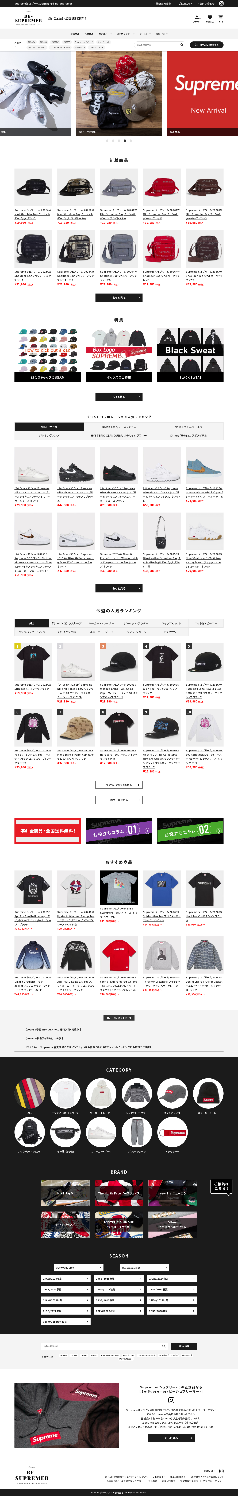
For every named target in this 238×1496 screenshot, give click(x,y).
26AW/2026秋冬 (65, 1268)
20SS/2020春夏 (158, 1311)
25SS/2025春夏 (105, 1278)
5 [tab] (131, 140)
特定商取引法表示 (189, 1480)
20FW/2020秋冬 (105, 1311)
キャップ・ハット (103, 42)
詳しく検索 (184, 1346)
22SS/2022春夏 (105, 1300)
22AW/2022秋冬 (52, 1300)
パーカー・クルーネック (36, 47)
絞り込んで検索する (209, 44)
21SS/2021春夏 (52, 1311)
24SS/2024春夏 (52, 1289)
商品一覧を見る (119, 800)
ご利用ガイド (186, 3)
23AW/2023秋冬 (105, 1289)
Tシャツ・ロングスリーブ (84, 42)
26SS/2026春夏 (131, 1268)
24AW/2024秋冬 (158, 1278)
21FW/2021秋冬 (158, 1300)
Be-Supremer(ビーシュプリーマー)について (126, 1476)
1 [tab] (107, 140)
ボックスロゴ (80, 47)
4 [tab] (125, 140)
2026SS (43, 42)
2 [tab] (113, 140)
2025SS (67, 42)
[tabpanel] (119, 93)
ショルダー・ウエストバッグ (60, 47)
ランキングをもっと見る (119, 784)
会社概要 (152, 1480)
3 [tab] (119, 140)
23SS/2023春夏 (158, 1289)
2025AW (55, 42)
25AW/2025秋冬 (52, 1278)
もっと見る (119, 297)
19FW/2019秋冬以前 (55, 1321)
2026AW (31, 42)
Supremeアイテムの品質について (207, 1476)
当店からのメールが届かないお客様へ (125, 1480)
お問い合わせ (207, 3)
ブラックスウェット (96, 47)
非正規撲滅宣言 (178, 1476)
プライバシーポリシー (213, 1480)
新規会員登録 (163, 3)
